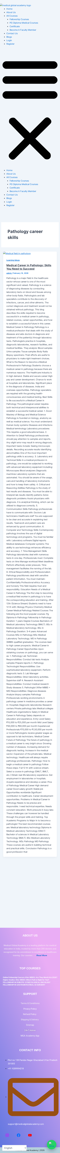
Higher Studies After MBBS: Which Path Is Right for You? (26, 980)
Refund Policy (30, 1014)
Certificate (15, 26)
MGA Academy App (30, 1035)
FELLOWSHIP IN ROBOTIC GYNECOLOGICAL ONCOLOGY (26, 982)
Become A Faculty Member (23, 30)
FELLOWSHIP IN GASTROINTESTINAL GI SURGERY (24, 985)
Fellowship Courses (19, 19)
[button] (30, 109)
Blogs (9, 37)
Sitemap (30, 1025)
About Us (11, 12)
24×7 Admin (30, 1030)
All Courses (12, 16)
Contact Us (12, 33)
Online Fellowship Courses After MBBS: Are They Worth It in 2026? (30, 977)
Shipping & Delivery (30, 1019)
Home (9, 9)
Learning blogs (13, 260)
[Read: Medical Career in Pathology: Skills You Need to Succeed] (17, 253)
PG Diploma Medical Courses (24, 23)
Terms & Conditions (30, 1003)
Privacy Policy (30, 1009)
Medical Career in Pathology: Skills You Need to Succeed (28, 267)
